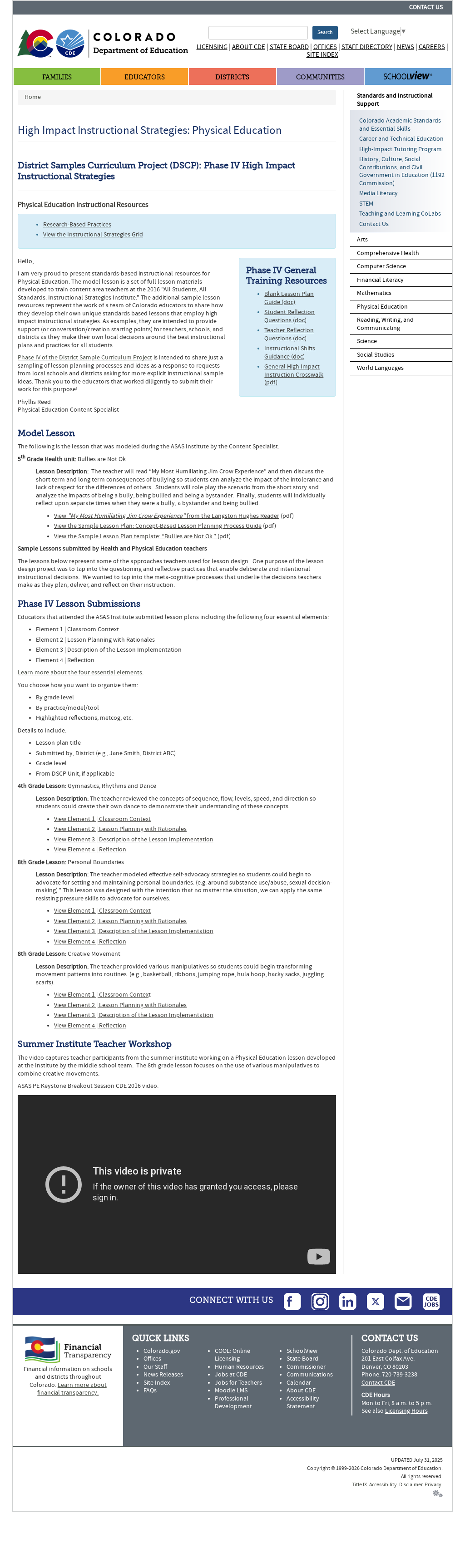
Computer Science (381, 266)
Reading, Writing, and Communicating (385, 324)
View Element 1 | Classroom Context (102, 819)
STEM (366, 204)
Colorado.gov (161, 1351)
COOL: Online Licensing (232, 1355)
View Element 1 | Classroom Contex (101, 995)
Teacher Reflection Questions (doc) (289, 334)
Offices (325, 47)
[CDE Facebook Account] (288, 1302)
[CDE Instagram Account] (315, 1302)
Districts (232, 77)
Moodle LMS (231, 1390)
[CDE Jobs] (426, 1302)
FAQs (150, 1390)
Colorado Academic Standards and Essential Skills (400, 125)
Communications (310, 1375)
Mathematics (374, 293)
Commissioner (306, 1367)
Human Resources (239, 1367)
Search (325, 32)
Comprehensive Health (388, 253)
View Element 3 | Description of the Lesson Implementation (133, 840)
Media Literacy (378, 193)
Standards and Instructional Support (395, 100)
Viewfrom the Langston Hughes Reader (166, 516)
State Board (289, 47)
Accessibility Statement (303, 1403)
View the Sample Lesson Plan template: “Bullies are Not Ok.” (136, 536)
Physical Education (382, 307)
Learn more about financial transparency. (72, 1389)
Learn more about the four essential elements (80, 672)
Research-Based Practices (77, 225)
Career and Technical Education (401, 139)
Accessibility (383, 1484)
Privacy (433, 1484)
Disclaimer (410, 1484)
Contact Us (426, 7)
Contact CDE (378, 1383)
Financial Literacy (380, 280)
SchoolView (302, 1351)
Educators (144, 77)
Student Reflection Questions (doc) (289, 316)
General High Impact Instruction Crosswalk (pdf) (293, 375)
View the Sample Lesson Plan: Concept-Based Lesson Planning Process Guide (158, 526)
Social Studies (375, 355)
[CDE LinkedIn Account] (343, 1302)
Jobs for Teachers (238, 1383)
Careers (432, 47)
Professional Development (233, 1403)
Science (367, 341)
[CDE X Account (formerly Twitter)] (371, 1302)
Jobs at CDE (231, 1375)
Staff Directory (366, 47)
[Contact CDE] (399, 1302)
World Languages (380, 368)
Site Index (322, 54)
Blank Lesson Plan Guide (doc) (289, 298)
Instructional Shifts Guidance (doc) (289, 352)
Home (33, 97)
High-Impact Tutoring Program (400, 149)
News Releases (163, 1375)
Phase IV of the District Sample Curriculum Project (85, 358)
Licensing (212, 47)
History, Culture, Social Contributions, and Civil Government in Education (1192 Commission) (402, 171)
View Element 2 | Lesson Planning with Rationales (120, 829)
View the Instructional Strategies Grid (93, 235)
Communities (320, 77)
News (405, 47)
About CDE (248, 47)
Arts (362, 240)
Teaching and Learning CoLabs (400, 214)
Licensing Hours (406, 1411)
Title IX (359, 1484)
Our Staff (155, 1367)
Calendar (299, 1383)
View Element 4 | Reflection (90, 849)
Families (57, 77)
